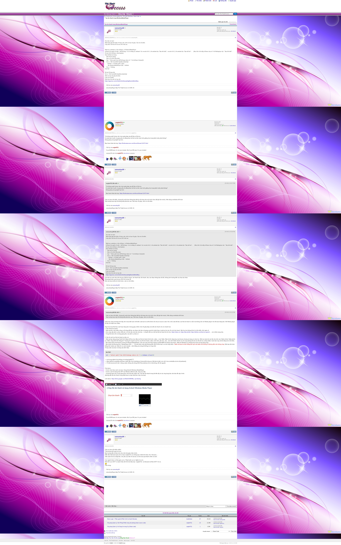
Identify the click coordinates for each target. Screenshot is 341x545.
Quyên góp (233, 0)
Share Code (136, 16)
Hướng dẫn (223, 0)
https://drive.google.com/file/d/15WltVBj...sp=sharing (126, 378)
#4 (235, 227)
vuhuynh (221, 527)
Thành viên (208, 0)
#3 (235, 179)
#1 (235, 37)
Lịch (216, 0)
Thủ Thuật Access (108, 16)
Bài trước (108, 506)
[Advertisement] (157, 108)
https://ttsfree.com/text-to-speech (200, 332)
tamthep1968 (222, 519)
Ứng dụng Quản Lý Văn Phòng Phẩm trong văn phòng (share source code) (126, 522)
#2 (235, 132)
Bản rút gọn (127, 540)
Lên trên (121, 540)
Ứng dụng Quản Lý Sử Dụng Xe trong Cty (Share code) (121, 526)
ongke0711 (133, 132)
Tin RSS (133, 540)
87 (200, 519)
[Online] (124, 122)
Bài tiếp (114, 506)
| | (119, 538)
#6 (235, 446)
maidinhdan (189, 519)
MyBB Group (122, 543)
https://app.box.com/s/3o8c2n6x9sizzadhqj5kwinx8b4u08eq (121, 81)
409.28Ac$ (233, 31)
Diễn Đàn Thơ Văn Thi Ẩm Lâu (112, 538)
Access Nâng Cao (117, 16)
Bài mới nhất (216, 519)
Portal (191, 0)
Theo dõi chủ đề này (110, 532)
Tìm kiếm (199, 0)
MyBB (111, 543)
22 (200, 522)
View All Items (126, 153)
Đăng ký (129, 14)
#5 (235, 308)
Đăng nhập (121, 14)
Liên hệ (106, 540)
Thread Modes (233, 24)
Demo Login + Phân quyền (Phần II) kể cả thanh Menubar (122, 519)
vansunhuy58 (119, 28)
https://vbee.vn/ (176, 332)
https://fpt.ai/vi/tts (185, 332)
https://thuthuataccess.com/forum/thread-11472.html (133, 143)
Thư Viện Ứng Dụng (128, 16)
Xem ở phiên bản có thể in (111, 530)
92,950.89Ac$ (233, 125)
